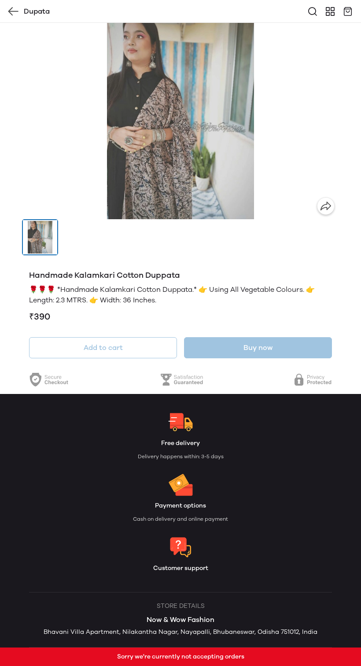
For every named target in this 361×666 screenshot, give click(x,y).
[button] (40, 237)
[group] (180, 121)
